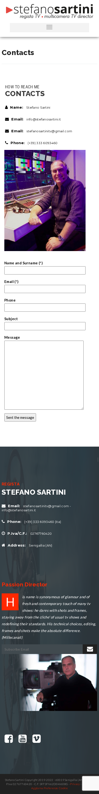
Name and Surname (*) (23, 263)
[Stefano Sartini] (49, 11)
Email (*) (11, 281)
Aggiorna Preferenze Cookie (49, 788)
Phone (10, 300)
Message (12, 337)
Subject (11, 318)
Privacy (75, 784)
